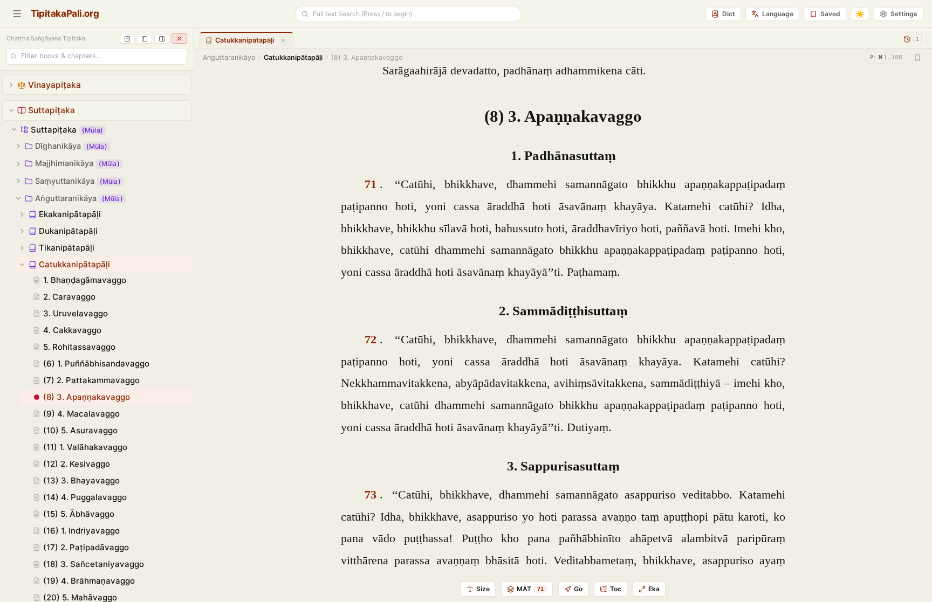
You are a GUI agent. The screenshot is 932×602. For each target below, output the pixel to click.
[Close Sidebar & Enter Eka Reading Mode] (179, 38)
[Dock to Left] (144, 39)
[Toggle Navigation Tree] (17, 13)
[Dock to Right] (161, 39)
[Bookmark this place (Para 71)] (917, 58)
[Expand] (11, 85)
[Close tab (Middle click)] (283, 40)
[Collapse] (11, 110)
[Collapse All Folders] (127, 39)
